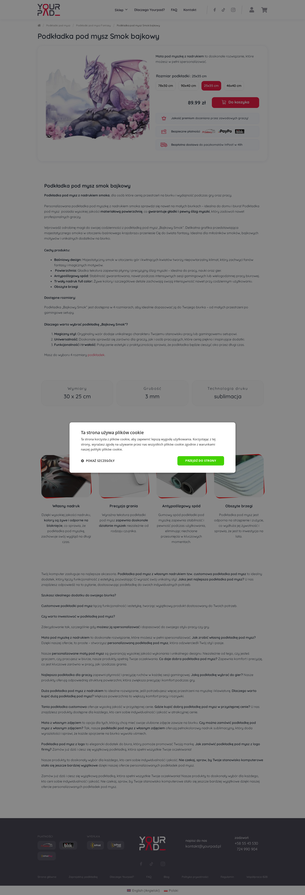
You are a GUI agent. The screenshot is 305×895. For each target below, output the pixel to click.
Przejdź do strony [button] (200, 461)
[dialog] (152, 447)
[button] (98, 461)
